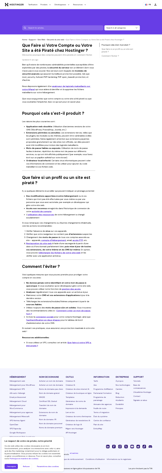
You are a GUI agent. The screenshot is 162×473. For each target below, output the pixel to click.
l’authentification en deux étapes (43, 320)
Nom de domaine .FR (47, 419)
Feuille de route (100, 408)
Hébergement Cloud (18, 401)
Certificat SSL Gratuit (48, 401)
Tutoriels (136, 381)
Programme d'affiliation (103, 389)
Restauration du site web (39, 243)
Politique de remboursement (72, 459)
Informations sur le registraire (119, 459)
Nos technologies (123, 385)
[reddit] (138, 446)
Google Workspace (18, 432)
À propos (119, 381)
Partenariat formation (103, 393)
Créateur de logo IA (74, 424)
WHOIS (42, 397)
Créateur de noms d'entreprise (78, 416)
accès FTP (78, 240)
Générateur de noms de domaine (76, 402)
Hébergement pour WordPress (22, 385)
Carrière (119, 389)
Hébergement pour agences (21, 412)
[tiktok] (144, 446)
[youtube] (132, 446)
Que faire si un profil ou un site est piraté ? (117, 50)
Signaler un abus (140, 400)
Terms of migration (101, 412)
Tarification (32, 4)
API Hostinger (71, 432)
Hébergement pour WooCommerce (17, 406)
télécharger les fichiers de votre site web (59, 252)
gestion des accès (71, 289)
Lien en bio (70, 412)
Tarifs (96, 381)
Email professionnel (18, 397)
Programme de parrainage (100, 398)
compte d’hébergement (53, 240)
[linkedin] (108, 446)
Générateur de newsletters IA (78, 420)
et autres (74, 453)
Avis (95, 385)
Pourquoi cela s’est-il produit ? (116, 45)
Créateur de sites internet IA (77, 389)
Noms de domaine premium (50, 427)
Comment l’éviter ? (110, 56)
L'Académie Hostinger (142, 392)
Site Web (41, 39)
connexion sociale (45, 317)
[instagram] (120, 446)
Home (24, 39)
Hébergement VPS (17, 389)
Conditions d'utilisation (95, 459)
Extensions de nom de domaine (48, 414)
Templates (70, 397)
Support (32, 39)
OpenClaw (14, 424)
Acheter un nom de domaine (51, 381)
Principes (119, 408)
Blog (117, 393)
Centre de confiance (102, 420)
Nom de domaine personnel (50, 423)
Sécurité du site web (55, 39)
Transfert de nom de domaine (47, 406)
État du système (100, 416)
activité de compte (42, 211)
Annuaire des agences (103, 404)
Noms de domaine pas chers (51, 389)
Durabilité (120, 404)
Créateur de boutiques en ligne (79, 393)
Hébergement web (17, 381)
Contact (136, 396)
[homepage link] (14, 4)
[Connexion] (155, 4)
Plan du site (98, 424)
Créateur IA (70, 381)
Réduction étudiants (120, 398)
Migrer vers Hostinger (74, 428)
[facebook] (114, 446)
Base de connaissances (139, 386)
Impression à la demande (76, 408)
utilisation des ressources (41, 214)
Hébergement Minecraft (19, 416)
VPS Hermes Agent (17, 420)
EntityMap (98, 428)
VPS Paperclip (15, 428)
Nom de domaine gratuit (49, 393)
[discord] (150, 446)
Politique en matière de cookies (24, 458)
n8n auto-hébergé (17, 393)
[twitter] (126, 446)
